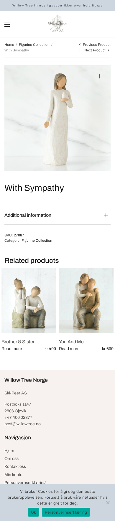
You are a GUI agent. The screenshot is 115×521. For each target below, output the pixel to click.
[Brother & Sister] (28, 300)
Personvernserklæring (25, 482)
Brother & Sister (17, 341)
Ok (33, 512)
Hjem (9, 450)
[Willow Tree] (57, 24)
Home (9, 45)
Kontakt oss (15, 466)
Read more (11, 349)
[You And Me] (86, 300)
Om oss (11, 458)
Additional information (27, 215)
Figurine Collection (34, 45)
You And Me (71, 341)
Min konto (13, 475)
